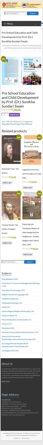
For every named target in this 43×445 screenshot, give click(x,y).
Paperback (6, 328)
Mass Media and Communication (15, 319)
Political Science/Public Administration (18, 332)
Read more (6, 381)
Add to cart (14, 115)
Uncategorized (8, 350)
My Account (26, 438)
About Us (7, 363)
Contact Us (16, 438)
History (5, 324)
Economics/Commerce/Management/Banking (21, 283)
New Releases (26, 124)
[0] (40, 24)
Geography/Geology (10, 303)
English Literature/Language (13, 294)
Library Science (8, 315)
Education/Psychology (11, 124)
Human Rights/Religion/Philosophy (16, 311)
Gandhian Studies (9, 299)
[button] (37, 61)
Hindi (4, 307)
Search (32, 13)
